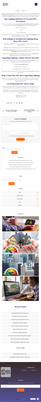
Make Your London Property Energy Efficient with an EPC (20, 338)
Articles (20, 192)
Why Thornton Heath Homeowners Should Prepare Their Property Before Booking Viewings (20, 168)
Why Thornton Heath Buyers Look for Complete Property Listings (20, 166)
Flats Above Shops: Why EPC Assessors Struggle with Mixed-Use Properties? (30, 110)
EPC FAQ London (20, 198)
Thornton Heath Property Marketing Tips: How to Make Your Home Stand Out (20, 162)
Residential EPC (24, 370)
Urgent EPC (4, 71)
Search (3, 147)
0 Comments (18, 10)
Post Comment (20, 139)
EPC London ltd (23, 399)
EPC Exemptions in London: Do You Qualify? (20, 322)
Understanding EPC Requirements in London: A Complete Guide (20, 357)
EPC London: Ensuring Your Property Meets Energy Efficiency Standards (20, 335)
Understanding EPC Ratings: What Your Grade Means (19, 313)
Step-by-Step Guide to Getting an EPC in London (19, 316)
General (20, 202)
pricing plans (17, 80)
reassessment (21, 72)
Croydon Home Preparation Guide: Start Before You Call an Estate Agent (20, 160)
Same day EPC (34, 370)
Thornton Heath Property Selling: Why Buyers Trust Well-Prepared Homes (20, 164)
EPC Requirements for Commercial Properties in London (19, 319)
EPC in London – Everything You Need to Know (19, 332)
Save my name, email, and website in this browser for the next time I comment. (21, 135)
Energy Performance (20, 195)
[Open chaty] (38, 399)
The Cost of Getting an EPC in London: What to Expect (19, 326)
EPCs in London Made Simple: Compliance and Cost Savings (19, 342)
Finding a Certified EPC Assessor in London (19, 329)
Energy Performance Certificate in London (19, 353)
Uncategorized (20, 205)
